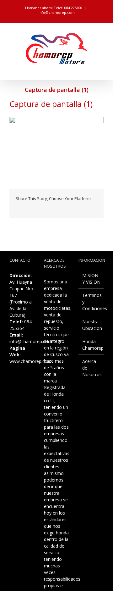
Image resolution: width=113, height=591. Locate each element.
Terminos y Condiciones (91, 301)
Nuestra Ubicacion (91, 325)
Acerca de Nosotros (91, 367)
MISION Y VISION (91, 278)
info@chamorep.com (57, 12)
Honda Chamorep (91, 344)
